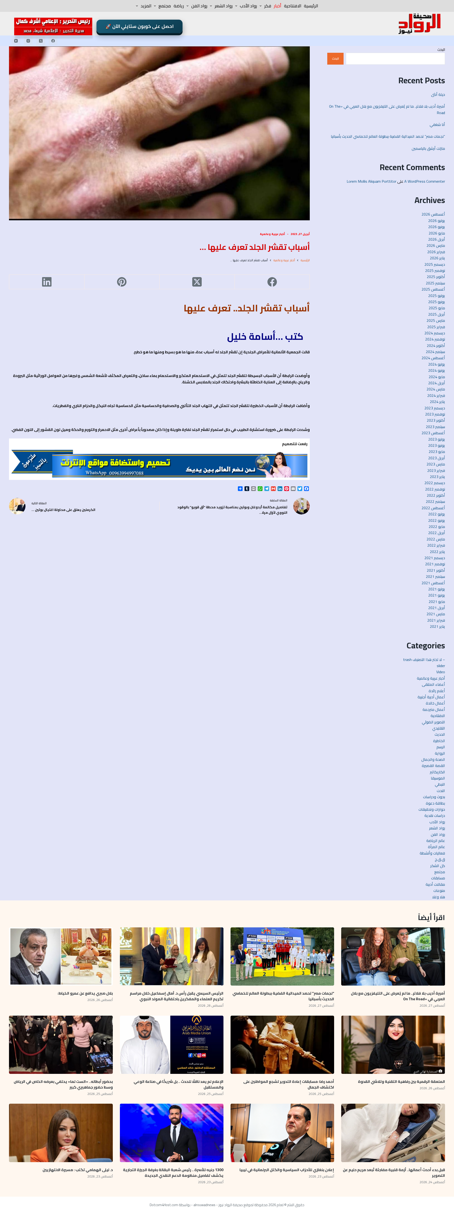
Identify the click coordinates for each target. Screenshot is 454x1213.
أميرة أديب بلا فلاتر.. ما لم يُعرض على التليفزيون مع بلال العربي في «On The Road (387, 109)
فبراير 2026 (436, 251)
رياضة (179, 6)
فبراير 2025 (436, 326)
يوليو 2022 (436, 514)
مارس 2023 (436, 464)
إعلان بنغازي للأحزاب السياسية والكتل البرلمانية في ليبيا (287, 1169)
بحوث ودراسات (434, 796)
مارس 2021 (436, 613)
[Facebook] (53, 40)
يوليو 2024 (436, 364)
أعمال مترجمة (434, 709)
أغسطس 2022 (433, 507)
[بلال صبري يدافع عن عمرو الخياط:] (61, 956)
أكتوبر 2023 (436, 420)
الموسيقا (438, 778)
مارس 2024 (436, 389)
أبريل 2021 (436, 607)
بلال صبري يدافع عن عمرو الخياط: (85, 993)
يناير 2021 (437, 626)
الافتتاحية (292, 6)
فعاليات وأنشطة (432, 853)
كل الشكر (437, 865)
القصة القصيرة (433, 765)
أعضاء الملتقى (433, 684)
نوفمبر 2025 (435, 270)
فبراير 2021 (436, 620)
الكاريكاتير (437, 771)
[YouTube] (15, 40)
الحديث (440, 734)
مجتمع (164, 6)
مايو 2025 (437, 307)
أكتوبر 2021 (436, 570)
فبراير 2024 (436, 395)
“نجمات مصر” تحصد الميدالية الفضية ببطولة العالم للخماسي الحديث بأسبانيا (388, 136)
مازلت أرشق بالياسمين (428, 148)
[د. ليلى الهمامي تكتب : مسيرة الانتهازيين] (61, 1133)
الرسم (441, 746)
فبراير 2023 (436, 470)
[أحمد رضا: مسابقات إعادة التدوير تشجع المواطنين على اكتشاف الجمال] (282, 1045)
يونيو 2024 (436, 370)
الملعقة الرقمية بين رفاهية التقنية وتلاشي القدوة (401, 1081)
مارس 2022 (436, 539)
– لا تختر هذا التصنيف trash (424, 659)
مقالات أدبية (435, 884)
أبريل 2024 (436, 382)
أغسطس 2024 (433, 357)
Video (440, 671)
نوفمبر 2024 (435, 339)
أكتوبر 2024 (436, 345)
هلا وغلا (438, 896)
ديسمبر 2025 (434, 264)
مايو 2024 (437, 376)
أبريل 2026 (436, 239)
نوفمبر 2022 (435, 489)
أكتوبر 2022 (436, 495)
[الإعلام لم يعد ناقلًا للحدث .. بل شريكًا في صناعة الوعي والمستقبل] (171, 1045)
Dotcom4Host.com (164, 1204)
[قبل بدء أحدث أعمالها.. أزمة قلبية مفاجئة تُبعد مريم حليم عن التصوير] (393, 1133)
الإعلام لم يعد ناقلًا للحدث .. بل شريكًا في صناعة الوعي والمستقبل (178, 1084)
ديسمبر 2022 (434, 482)
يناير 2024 (437, 401)
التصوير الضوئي (433, 722)
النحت (441, 790)
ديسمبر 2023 (434, 408)
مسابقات (438, 877)
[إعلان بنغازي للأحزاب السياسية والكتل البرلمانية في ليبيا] (282, 1133)
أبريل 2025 (436, 314)
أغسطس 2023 (433, 432)
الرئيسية (311, 6)
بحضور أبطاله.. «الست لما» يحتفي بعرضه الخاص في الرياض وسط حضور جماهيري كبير (63, 1084)
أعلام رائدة (437, 690)
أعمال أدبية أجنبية (431, 696)
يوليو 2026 (436, 220)
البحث (441, 49)
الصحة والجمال (433, 759)
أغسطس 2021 (433, 582)
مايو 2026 (437, 233)
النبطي (440, 784)
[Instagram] (28, 40)
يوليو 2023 (436, 439)
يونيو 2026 (436, 226)
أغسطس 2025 (433, 289)
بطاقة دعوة (435, 803)
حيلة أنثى (438, 94)
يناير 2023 (437, 476)
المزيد (146, 6)
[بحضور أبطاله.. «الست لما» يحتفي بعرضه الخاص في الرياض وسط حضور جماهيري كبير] (61, 1045)
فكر (267, 6)
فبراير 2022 (436, 545)
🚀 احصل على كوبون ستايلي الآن (139, 26)
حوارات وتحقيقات (432, 809)
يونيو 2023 (436, 445)
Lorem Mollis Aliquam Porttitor (371, 181)
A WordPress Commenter (424, 181)
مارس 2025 (436, 320)
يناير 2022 (437, 551)
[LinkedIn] (46, 282)
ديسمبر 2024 (434, 332)
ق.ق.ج (440, 859)
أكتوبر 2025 (436, 276)
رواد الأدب (248, 6)
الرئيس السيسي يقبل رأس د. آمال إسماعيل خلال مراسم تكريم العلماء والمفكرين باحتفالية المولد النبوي (176, 996)
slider (441, 665)
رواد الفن (199, 6)
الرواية (440, 753)
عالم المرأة (436, 846)
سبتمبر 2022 (435, 501)
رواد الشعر (224, 6)
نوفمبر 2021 (435, 563)
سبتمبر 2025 (435, 283)
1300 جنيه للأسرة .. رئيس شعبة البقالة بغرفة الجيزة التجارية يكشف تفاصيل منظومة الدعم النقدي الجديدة (173, 1172)
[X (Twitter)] (40, 40)
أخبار (277, 6)
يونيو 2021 (436, 595)
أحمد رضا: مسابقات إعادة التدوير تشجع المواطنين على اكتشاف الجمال (288, 1084)
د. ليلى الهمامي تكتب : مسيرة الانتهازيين (77, 1169)
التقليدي (438, 728)
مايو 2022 (437, 526)
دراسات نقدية (434, 815)
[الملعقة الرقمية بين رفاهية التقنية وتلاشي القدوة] (393, 1045)
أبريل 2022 (436, 532)
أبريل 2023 (436, 457)
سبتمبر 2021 (435, 576)
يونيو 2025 (436, 301)
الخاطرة (439, 740)
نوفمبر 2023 (435, 414)
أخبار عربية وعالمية (272, 234)
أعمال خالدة (435, 703)
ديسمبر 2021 (434, 557)
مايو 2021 (437, 601)
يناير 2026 (437, 257)
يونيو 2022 (436, 520)
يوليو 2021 (436, 589)
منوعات (439, 890)
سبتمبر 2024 (435, 351)
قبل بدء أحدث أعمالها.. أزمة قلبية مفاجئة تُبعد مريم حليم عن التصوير (394, 1172)
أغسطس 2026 (433, 214)
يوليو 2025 (436, 295)
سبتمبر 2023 (435, 426)
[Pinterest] (121, 282)
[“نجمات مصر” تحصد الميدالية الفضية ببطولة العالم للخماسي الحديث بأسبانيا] (282, 956)
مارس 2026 (436, 245)
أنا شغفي (437, 124)
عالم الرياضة (435, 840)
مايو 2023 (437, 451)
